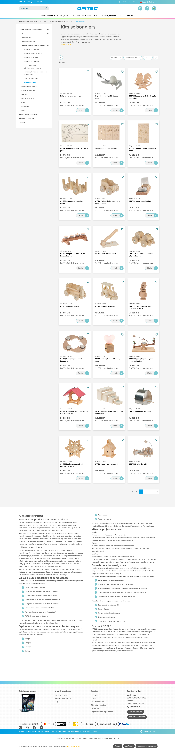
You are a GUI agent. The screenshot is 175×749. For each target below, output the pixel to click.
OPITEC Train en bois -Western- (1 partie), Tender (107, 202)
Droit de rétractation (62, 732)
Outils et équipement (27, 90)
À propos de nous (61, 695)
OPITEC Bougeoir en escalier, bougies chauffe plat (109, 412)
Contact (94, 698)
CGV (52, 732)
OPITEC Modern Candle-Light (140, 201)
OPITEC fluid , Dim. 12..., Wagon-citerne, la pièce (141, 255)
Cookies (94, 732)
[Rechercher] (46, 8)
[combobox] (32, 8)
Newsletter (94, 695)
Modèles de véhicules (31, 50)
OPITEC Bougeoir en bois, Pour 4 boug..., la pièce (72, 255)
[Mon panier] (154, 8)
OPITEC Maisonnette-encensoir (107, 464)
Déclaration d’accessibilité (80, 732)
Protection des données (40, 732)
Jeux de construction (31, 79)
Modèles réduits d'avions (33, 53)
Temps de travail (131, 58)
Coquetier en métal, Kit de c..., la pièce (107, 97)
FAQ (56, 702)
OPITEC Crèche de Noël (138, 464)
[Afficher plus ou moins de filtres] (156, 58)
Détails (80, 110)
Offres (22, 110)
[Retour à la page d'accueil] (87, 8)
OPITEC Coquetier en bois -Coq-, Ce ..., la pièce (142, 97)
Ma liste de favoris (97, 702)
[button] (47, 30)
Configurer (129, 746)
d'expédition (96, 738)
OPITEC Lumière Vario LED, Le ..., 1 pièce (108, 360)
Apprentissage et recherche (29, 114)
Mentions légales (25, 732)
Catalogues (95, 708)
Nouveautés (24, 106)
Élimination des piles (98, 705)
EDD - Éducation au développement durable (32, 66)
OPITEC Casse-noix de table (105, 254)
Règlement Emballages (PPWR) (102, 712)
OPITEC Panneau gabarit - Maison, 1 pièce (74, 149)
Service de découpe (27, 98)
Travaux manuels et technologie (30, 30)
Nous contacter (136, 712)
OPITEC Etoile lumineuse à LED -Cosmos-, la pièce (72, 465)
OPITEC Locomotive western (105, 306)
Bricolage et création (26, 118)
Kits (21, 34)
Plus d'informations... (73, 746)
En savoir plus (66, 45)
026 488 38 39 (39, 2)
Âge (146, 58)
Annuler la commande (137, 717)
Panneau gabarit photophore (106, 148)
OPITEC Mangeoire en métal (140, 411)
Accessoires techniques (28, 86)
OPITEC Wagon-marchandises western (71, 202)
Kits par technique (28, 42)
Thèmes (22, 122)
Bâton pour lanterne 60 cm (70, 96)
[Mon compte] (147, 8)
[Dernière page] (157, 491)
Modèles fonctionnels (31, 61)
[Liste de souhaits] (140, 8)
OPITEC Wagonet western (70, 306)
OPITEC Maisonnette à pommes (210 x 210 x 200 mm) (74, 412)
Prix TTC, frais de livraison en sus (72, 105)
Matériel (114, 58)
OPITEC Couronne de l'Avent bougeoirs (71, 360)
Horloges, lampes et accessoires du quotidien (35, 73)
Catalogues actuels (27, 691)
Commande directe (128, 2)
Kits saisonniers (30, 82)
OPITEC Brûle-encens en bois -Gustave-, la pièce (140, 307)
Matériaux (24, 94)
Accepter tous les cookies (147, 746)
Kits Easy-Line (27, 38)
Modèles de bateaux (31, 57)
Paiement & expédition (63, 698)
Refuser (117, 746)
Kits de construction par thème (33, 45)
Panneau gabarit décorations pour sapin (142, 149)
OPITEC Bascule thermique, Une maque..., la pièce (141, 360)
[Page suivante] (153, 491)
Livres (22, 102)
